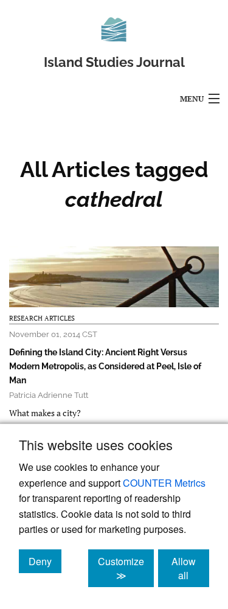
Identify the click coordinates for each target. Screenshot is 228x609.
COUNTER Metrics (164, 483)
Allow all (190, 568)
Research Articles (42, 318)
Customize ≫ (126, 568)
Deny (45, 561)
